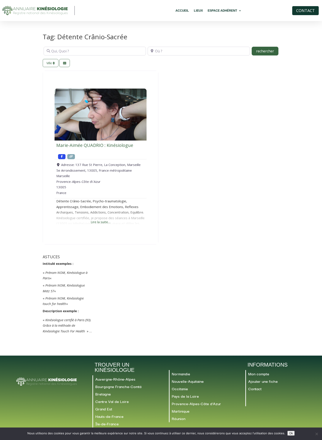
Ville (49, 63)
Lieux (198, 10)
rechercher (267, 50)
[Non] (316, 434)
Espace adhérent (222, 10)
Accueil (182, 10)
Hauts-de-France (109, 416)
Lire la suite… (100, 222)
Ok (291, 433)
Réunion (178, 418)
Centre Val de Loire (112, 401)
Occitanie (180, 389)
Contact (305, 10)
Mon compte (258, 374)
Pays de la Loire (185, 396)
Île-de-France (107, 424)
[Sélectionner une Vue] (64, 63)
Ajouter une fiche (263, 381)
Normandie (181, 374)
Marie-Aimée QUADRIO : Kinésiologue (94, 145)
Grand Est (103, 409)
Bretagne (103, 394)
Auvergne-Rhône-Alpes (115, 379)
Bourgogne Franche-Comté (118, 386)
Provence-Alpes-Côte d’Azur (196, 403)
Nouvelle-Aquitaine (188, 381)
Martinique (180, 411)
